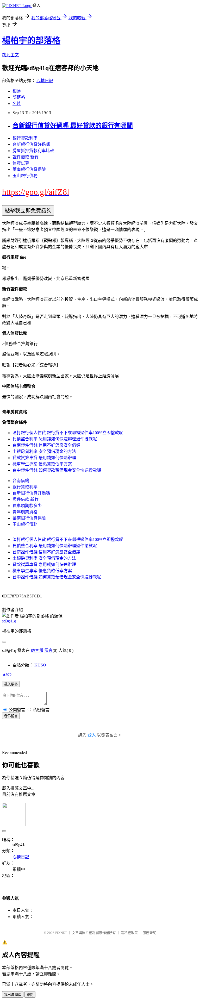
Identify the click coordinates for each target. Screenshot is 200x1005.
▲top (6, 674)
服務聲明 (149, 933)
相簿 (16, 91)
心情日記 (44, 80)
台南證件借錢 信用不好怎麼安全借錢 (46, 445)
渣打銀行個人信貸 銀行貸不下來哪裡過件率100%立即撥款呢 (67, 432)
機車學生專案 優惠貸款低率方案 (42, 464)
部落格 (18, 97)
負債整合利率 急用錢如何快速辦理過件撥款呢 (54, 439)
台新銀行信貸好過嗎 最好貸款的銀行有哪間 (72, 125)
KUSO (40, 665)
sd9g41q (9, 621)
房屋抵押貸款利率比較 (33, 150)
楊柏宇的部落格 (31, 40)
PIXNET (61, 933)
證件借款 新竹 (25, 157)
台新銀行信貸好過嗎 (31, 144)
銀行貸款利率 (25, 138)
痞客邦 (37, 650)
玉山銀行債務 (25, 175)
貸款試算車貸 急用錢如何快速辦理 (44, 457)
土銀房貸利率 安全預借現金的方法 (44, 451)
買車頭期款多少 (27, 505)
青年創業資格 (25, 512)
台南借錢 (20, 480)
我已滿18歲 (12, 995)
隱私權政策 (129, 933)
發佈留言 (11, 716)
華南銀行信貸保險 (29, 169)
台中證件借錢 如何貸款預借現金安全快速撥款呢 (56, 470)
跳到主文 (10, 55)
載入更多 (11, 684)
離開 (30, 995)
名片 (16, 103)
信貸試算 (20, 163)
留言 (48, 650)
